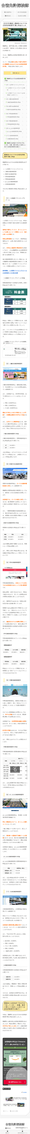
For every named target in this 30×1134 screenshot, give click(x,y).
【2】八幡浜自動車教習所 (12, 99)
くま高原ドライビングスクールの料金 (16, 88)
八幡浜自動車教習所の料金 (14, 102)
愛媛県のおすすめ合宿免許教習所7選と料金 (14, 79)
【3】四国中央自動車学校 (12, 106)
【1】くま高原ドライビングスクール (15, 84)
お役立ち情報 (7, 1088)
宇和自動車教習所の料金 (13, 117)
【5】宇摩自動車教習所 (12, 121)
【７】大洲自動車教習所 (12, 135)
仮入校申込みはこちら (15, 1082)
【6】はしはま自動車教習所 (13, 128)
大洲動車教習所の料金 (12, 138)
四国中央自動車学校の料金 (14, 109)
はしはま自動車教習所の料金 (14, 131)
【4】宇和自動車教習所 (12, 113)
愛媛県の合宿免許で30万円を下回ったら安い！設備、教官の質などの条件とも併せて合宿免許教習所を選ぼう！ (15, 144)
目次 (14, 73)
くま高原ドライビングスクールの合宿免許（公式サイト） (16, 94)
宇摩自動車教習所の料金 (13, 124)
